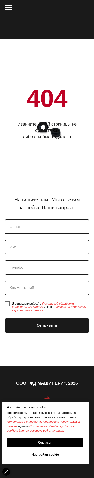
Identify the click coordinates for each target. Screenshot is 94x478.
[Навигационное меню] (8, 7)
